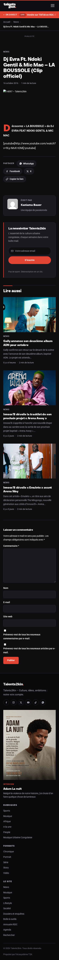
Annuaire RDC (10, 924)
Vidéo (6, 873)
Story (6, 867)
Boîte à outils (9, 919)
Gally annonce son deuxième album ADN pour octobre (27, 343)
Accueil (6, 22)
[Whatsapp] (43, 702)
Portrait (7, 857)
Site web (7, 616)
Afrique (7, 821)
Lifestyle (7, 903)
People (6, 832)
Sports (6, 810)
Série (5, 862)
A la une (7, 826)
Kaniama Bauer (31, 205)
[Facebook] (6, 702)
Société (7, 908)
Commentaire (11, 546)
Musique (7, 816)
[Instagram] (14, 702)
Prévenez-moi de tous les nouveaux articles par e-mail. (29, 650)
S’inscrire (30, 260)
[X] (21, 702)
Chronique (8, 851)
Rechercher (9, 935)
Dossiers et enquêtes (13, 913)
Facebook (15, 171)
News (16, 22)
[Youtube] (28, 702)
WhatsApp (28, 163)
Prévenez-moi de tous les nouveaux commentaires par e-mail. (21, 636)
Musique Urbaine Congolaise (17, 837)
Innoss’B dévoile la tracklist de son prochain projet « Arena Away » (27, 416)
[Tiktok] (36, 702)
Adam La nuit (12, 789)
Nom (5, 588)
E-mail (6, 602)
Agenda (7, 929)
